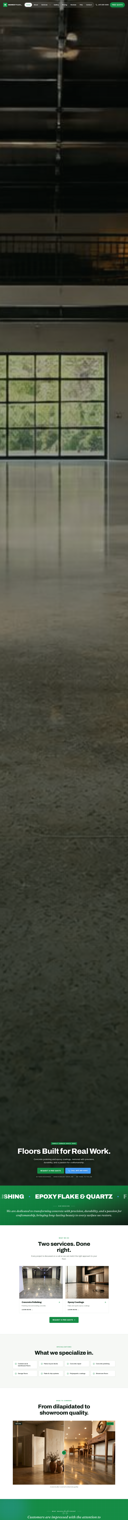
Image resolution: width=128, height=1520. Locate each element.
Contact (89, 5)
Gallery (56, 5)
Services (44, 5)
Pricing (64, 5)
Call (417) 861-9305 (79, 1171)
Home (28, 5)
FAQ (81, 5)
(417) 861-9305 (103, 5)
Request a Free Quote (50, 1171)
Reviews (73, 5)
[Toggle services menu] (50, 4)
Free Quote (117, 5)
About (36, 5)
